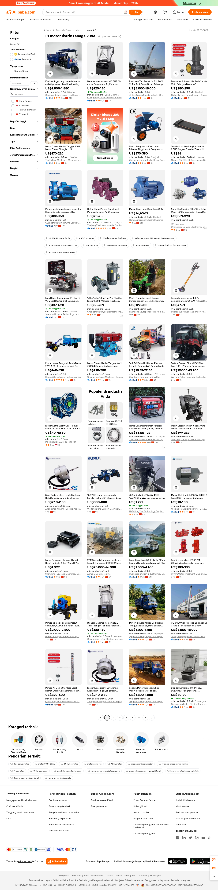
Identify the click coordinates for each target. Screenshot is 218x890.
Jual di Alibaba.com (185, 800)
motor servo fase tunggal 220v (63, 245)
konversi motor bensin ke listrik (184, 771)
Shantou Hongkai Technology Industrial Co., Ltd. (63, 314)
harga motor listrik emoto (59, 778)
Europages (155, 875)
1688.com (76, 875)
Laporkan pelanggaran (144, 833)
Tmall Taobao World (93, 875)
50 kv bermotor (71, 764)
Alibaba (47, 30)
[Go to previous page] (101, 718)
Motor (79, 30)
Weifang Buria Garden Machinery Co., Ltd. (105, 509)
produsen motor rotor (117, 245)
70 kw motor (116, 764)
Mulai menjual (182, 806)
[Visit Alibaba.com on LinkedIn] (184, 838)
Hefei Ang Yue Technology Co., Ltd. (146, 511)
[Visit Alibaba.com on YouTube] (203, 838)
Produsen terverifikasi (102, 800)
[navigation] (24, 374)
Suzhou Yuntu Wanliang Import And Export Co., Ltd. (189, 311)
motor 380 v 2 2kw (46, 764)
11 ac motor (19, 771)
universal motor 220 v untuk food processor (154, 238)
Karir (8, 818)
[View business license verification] (137, 885)
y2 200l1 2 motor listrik (59, 238)
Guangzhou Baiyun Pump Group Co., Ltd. (63, 222)
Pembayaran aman (58, 800)
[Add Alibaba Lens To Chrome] (57, 861)
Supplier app (103, 861)
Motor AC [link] (91, 30)
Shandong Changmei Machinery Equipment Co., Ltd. (189, 439)
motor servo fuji (94, 764)
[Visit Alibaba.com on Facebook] (178, 838)
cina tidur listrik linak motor (69, 771)
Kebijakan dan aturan (59, 830)
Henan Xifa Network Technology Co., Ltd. (63, 377)
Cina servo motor (21, 764)
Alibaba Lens (25, 861)
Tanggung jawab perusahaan (20, 812)
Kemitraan (181, 824)
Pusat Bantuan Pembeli (144, 800)
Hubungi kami (140, 806)
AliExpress (63, 875)
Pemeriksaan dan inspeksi (61, 824)
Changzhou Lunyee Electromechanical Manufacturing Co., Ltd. (189, 227)
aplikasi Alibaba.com (154, 861)
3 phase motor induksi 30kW (62, 252)
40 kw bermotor (40, 771)
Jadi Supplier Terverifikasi (188, 818)
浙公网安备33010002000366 (161, 885)
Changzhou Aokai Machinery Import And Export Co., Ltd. (105, 377)
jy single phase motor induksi (175, 764)
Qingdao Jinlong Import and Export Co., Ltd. (63, 95)
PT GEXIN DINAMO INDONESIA (60, 442)
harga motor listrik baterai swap (105, 771)
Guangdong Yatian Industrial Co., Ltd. (147, 574)
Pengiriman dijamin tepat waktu (64, 812)
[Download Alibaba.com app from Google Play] (201, 861)
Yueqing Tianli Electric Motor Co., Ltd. (189, 509)
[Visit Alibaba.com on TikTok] (209, 838)
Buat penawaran (99, 806)
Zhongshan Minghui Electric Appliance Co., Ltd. (63, 509)
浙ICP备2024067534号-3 (190, 885)
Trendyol (143, 875)
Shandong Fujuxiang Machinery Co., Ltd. (63, 574)
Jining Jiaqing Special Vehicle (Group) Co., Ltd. (147, 95)
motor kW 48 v (142, 245)
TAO (134, 875)
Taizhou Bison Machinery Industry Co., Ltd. (147, 439)
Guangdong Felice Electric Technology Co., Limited (105, 97)
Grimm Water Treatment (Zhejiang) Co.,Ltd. (189, 574)
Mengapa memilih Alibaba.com (21, 800)
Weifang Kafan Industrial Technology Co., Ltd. (189, 377)
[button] (125, 12)
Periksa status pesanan (187, 812)
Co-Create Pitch (14, 806)
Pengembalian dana (143, 818)
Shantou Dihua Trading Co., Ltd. (144, 377)
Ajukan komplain (141, 812)
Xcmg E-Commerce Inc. (99, 574)
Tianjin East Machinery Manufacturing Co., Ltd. (63, 160)
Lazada (109, 875)
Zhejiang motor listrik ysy (114, 238)
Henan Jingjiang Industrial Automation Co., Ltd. (147, 220)
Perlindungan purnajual (60, 818)
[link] (214, 860)
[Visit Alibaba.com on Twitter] (190, 838)
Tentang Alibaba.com (17, 793)
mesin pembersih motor (142, 764)
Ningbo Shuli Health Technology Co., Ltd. (189, 160)
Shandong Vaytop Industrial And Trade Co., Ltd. (147, 311)
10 (145, 718)
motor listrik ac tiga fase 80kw (172, 245)
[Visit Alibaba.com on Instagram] (197, 838)
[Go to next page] (152, 718)
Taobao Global (122, 875)
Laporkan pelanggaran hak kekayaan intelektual (151, 826)
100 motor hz (92, 245)
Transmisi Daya (63, 30)
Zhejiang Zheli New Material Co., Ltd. (105, 225)
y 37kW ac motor (86, 238)
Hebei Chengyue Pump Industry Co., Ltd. (63, 636)
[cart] (165, 12)
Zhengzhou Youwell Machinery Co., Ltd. (147, 160)
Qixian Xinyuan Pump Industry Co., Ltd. (189, 95)
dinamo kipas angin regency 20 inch (145, 771)
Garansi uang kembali (59, 806)
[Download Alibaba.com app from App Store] (177, 861)
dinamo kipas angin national (26, 778)
